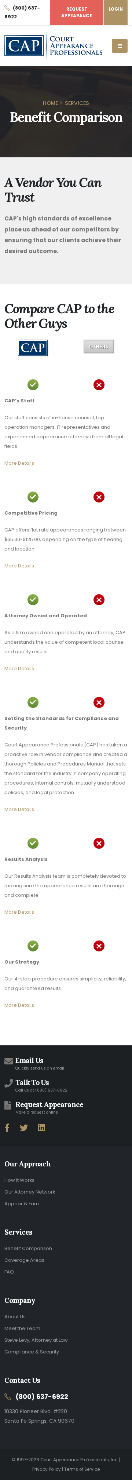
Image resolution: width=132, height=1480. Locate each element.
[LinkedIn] (41, 1128)
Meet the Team (22, 1328)
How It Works (19, 1180)
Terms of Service (82, 1469)
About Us (15, 1316)
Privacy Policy (46, 1469)
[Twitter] (24, 1128)
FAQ (9, 1271)
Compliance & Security (31, 1351)
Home (50, 103)
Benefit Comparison (28, 1248)
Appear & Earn (21, 1203)
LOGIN (116, 9)
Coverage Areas (24, 1260)
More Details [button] (19, 463)
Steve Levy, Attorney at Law (36, 1340)
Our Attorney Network (29, 1191)
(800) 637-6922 (41, 1396)
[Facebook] (7, 1128)
